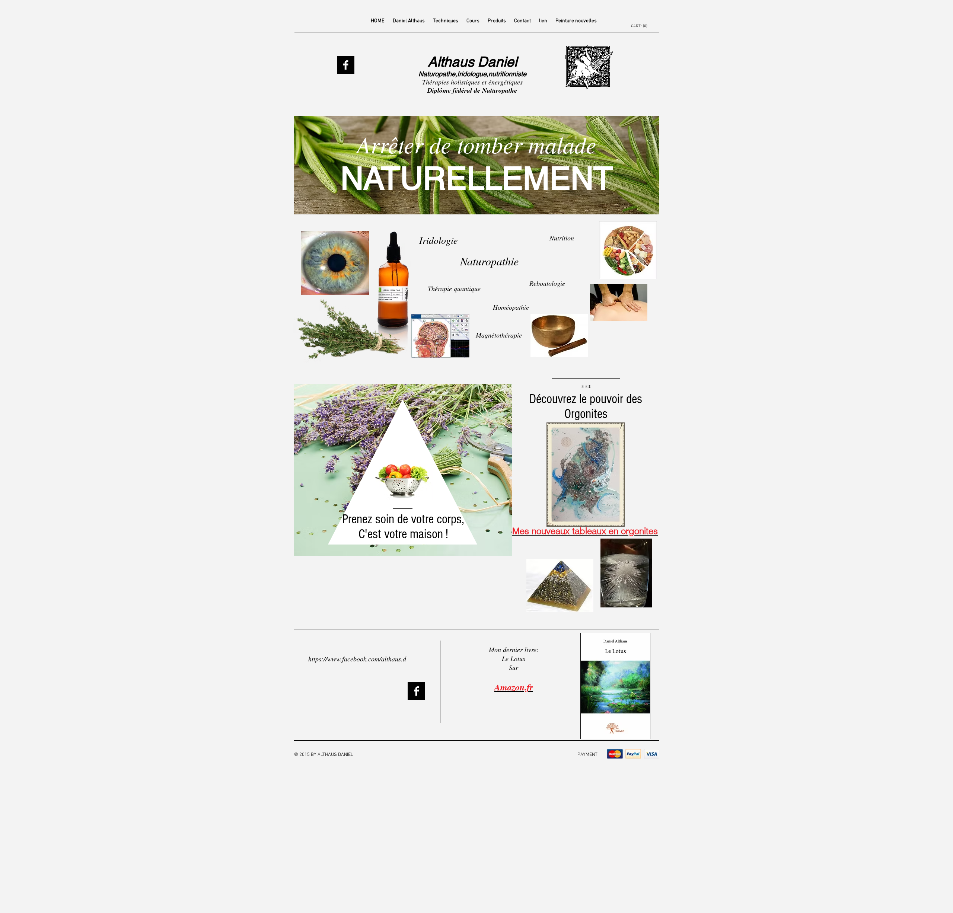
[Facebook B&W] (345, 65)
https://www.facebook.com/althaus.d (357, 658)
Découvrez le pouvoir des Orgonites (585, 406)
